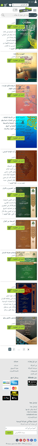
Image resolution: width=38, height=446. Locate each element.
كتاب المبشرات (20, 284)
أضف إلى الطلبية (18, 26)
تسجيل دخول (31, 2)
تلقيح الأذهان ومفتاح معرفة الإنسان (13, 252)
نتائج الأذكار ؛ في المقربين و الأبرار (14, 188)
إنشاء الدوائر (21, 20)
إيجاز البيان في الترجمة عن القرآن (14, 221)
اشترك (9, 432)
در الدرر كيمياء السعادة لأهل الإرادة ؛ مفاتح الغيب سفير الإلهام (13, 87)
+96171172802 (32, 412)
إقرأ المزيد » (13, 48)
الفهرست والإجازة (19, 54)
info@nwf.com (31, 414)
